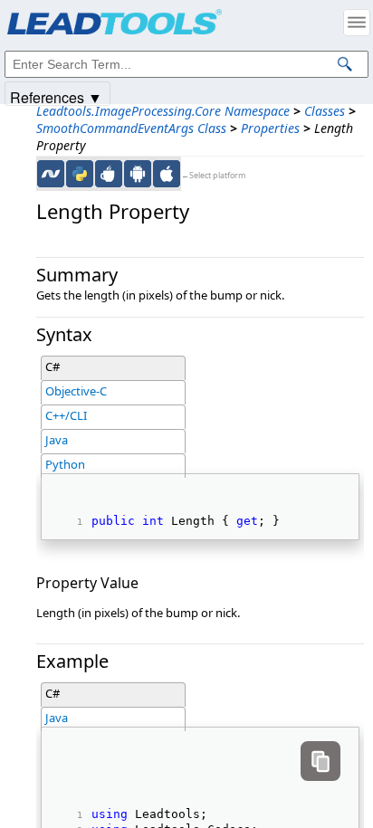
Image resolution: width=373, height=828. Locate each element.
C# (52, 366)
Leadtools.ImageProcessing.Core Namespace (163, 110)
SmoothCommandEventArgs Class (131, 128)
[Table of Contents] (356, 22)
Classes (324, 110)
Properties (270, 128)
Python (65, 464)
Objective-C (76, 391)
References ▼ (56, 96)
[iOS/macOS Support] (166, 173)
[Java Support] (108, 173)
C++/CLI (66, 415)
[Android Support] (137, 173)
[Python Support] (79, 173)
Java (56, 440)
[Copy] (320, 761)
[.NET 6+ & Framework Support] (50, 173)
